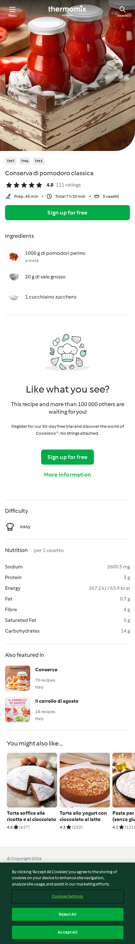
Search (122, 16)
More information (67, 474)
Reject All (67, 914)
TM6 (25, 161)
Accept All (67, 932)
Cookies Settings (67, 896)
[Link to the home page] (67, 11)
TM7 (11, 161)
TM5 (39, 161)
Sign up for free (67, 212)
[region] (67, 903)
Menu (12, 16)
